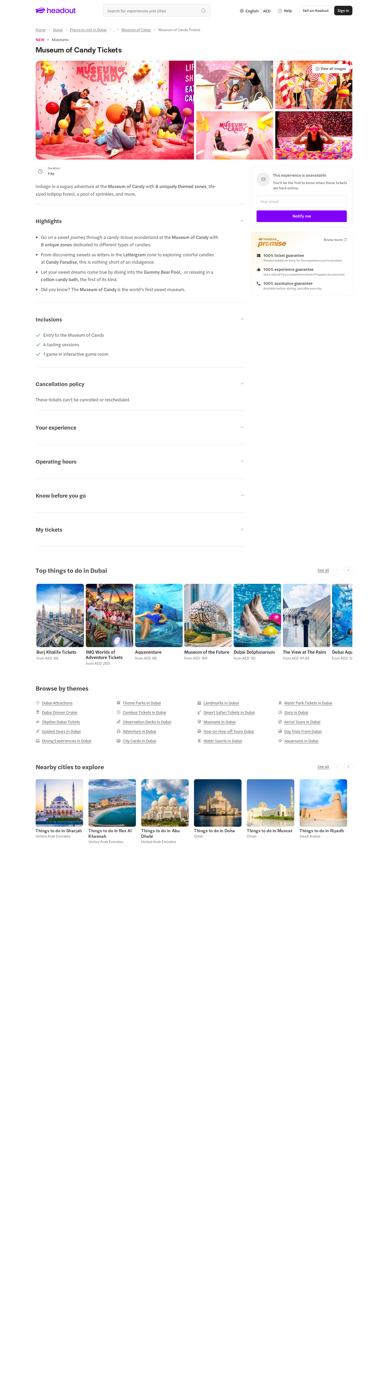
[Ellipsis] (114, 31)
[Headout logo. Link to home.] (56, 10)
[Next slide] (348, 570)
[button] (115, 110)
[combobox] (156, 10)
